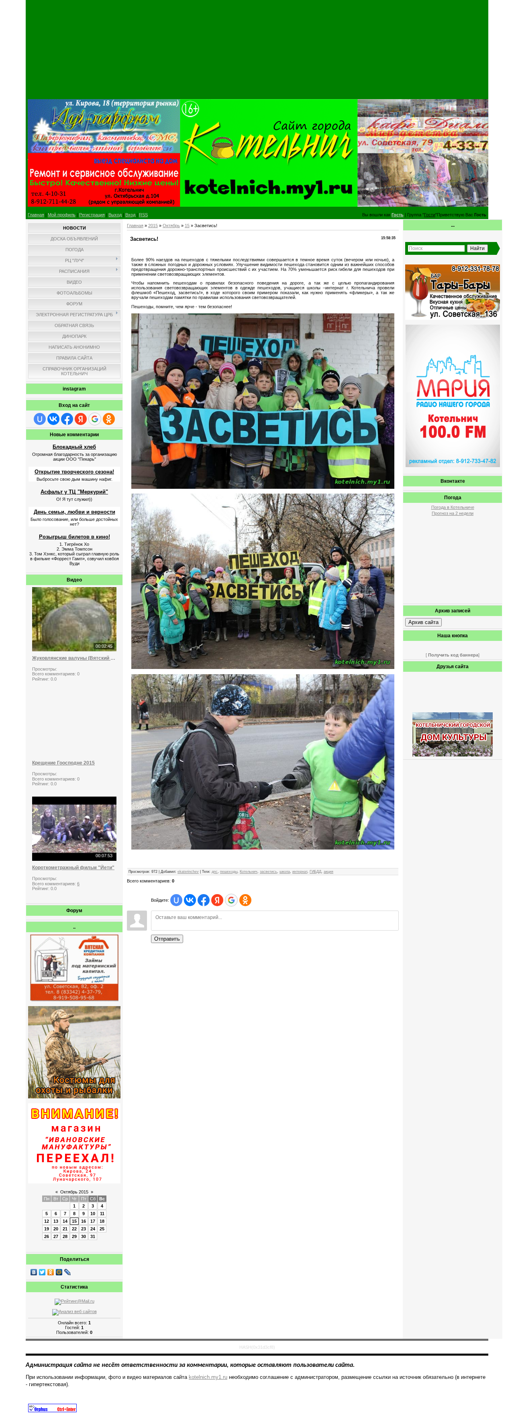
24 (92, 1228)
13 (55, 1221)
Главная (36, 214)
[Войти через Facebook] (67, 419)
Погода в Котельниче (452, 507)
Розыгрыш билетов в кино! (74, 537)
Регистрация (92, 214)
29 (74, 1236)
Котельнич (248, 872)
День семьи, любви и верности (74, 512)
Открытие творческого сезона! (74, 472)
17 (92, 1221)
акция (328, 872)
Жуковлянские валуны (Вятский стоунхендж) (74, 658)
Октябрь (171, 225)
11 (102, 1213)
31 (92, 1236)
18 (102, 1221)
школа (284, 872)
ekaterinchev (188, 872)
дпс (215, 872)
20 (55, 1228)
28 (65, 1236)
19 (46, 1228)
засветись (268, 872)
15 (74, 1221)
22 (74, 1228)
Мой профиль (61, 214)
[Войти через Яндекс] (81, 419)
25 (102, 1228)
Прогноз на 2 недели (452, 513)
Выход (115, 214)
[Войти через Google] (94, 419)
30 (83, 1236)
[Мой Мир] (59, 1272)
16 (83, 1221)
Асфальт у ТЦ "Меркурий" (74, 492)
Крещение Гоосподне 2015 (63, 763)
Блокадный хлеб (74, 447)
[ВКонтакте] (34, 1272)
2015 (153, 225)
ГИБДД (315, 872)
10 (92, 1213)
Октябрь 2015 (74, 1191)
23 (83, 1228)
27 (55, 1236)
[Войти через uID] (40, 419)
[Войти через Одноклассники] (109, 419)
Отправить (167, 939)
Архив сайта (423, 622)
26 (46, 1236)
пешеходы (228, 872)
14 (65, 1221)
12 (46, 1221)
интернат (299, 872)
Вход (130, 214)
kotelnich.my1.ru (208, 1377)
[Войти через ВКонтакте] (53, 419)
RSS (143, 214)
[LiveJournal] (67, 1272)
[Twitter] (42, 1272)
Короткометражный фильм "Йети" (73, 867)
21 (65, 1228)
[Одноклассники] (51, 1272)
